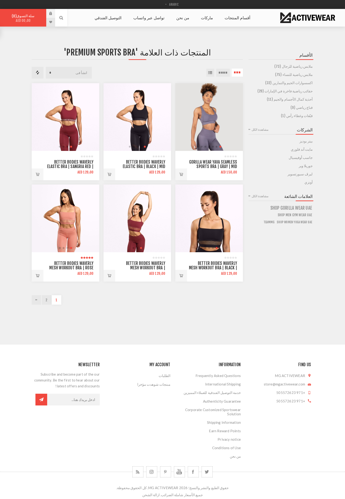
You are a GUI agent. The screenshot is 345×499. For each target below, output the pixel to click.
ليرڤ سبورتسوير (300, 174)
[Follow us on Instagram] (151, 471)
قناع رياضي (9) (302, 107)
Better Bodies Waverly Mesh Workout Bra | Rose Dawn (71, 268)
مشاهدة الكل (260, 129)
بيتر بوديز (306, 141)
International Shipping (223, 384)
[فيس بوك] (193, 471)
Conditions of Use (226, 448)
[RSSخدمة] (137, 471)
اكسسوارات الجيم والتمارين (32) (289, 83)
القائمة (210, 73)
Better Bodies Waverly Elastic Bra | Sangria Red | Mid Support (70, 166)
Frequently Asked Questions (218, 375)
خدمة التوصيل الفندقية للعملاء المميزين (212, 392)
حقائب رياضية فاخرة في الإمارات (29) (285, 91)
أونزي (308, 182)
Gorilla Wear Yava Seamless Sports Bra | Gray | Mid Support (213, 166)
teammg (269, 222)
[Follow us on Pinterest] (165, 471)
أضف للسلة (181, 174)
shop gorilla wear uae (291, 208)
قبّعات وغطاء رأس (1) (297, 116)
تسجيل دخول (47, 13)
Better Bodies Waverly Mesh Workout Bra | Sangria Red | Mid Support (142, 268)
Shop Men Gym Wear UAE (295, 215)
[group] (209, 117)
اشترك (41, 399)
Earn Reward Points (225, 431)
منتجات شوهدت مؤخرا (153, 384)
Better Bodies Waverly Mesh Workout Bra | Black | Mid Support (213, 268)
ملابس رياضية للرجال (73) (293, 66)
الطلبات (164, 375)
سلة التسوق (23, 18)
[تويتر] (207, 471)
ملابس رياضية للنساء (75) (294, 74)
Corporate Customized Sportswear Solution (213, 412)
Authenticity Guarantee (222, 401)
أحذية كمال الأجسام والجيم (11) (290, 99)
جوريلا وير (306, 166)
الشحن (147, 495)
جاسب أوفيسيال (301, 157)
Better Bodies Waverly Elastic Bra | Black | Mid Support (144, 166)
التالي (36, 300)
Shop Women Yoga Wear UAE (294, 222)
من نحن (235, 456)
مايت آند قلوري (302, 149)
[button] (220, 147)
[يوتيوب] (179, 471)
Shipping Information (224, 422)
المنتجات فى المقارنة (37, 73)
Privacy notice (229, 439)
